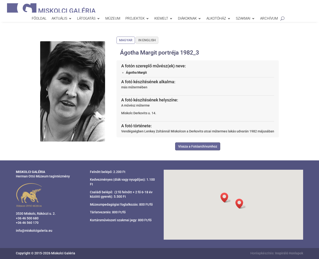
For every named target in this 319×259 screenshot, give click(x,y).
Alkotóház (216, 19)
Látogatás (86, 19)
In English (147, 40)
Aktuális (59, 19)
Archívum (269, 19)
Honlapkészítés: (276, 253)
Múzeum (112, 19)
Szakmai (243, 19)
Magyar (125, 40)
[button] (240, 204)
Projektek (135, 19)
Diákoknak (187, 19)
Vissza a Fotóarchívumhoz (197, 146)
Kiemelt (161, 19)
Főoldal (39, 19)
